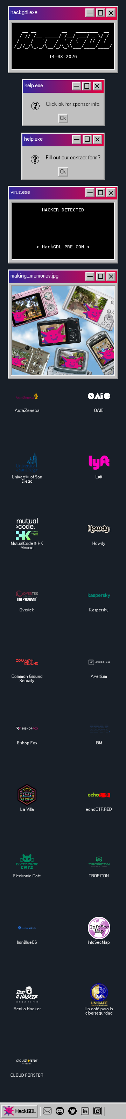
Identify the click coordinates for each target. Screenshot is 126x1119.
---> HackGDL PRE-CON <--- (63, 246)
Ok (63, 118)
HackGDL (25, 1111)
